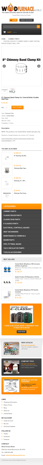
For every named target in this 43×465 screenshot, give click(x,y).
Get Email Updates (9, 426)
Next (38, 66)
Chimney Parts (13, 39)
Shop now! (21, 331)
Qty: (3, 107)
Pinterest (6, 439)
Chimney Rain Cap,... (20, 168)
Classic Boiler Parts (13, 215)
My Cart (6, 423)
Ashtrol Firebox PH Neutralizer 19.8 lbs (27, 277)
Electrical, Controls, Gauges (16, 228)
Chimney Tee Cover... (20, 193)
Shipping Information (10, 402)
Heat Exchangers (11, 232)
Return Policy (8, 405)
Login (14, 20)
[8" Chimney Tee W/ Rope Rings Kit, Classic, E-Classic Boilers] (7, 157)
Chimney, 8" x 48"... (20, 180)
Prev (4, 66)
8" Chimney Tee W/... (20, 155)
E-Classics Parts (11, 224)
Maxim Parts (9, 240)
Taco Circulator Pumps (14, 248)
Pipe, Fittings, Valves (12, 244)
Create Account (8, 421)
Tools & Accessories (13, 252)
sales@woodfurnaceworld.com (15, 455)
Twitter (6, 434)
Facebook (7, 436)
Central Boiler (10, 116)
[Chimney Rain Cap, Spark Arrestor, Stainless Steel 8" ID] (7, 170)
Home (4, 39)
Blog (5, 408)
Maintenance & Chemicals (15, 236)
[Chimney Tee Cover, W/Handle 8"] (7, 195)
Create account (26, 20)
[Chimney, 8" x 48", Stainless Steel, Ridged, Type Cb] (7, 182)
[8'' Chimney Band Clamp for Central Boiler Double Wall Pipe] (21, 66)
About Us (6, 410)
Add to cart (17, 107)
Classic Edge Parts (12, 219)
